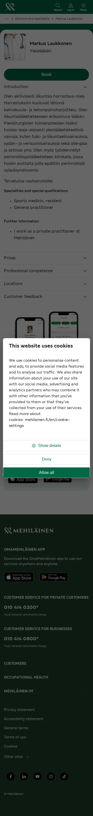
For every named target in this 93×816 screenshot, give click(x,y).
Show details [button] (49, 445)
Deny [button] (46, 459)
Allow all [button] (46, 472)
